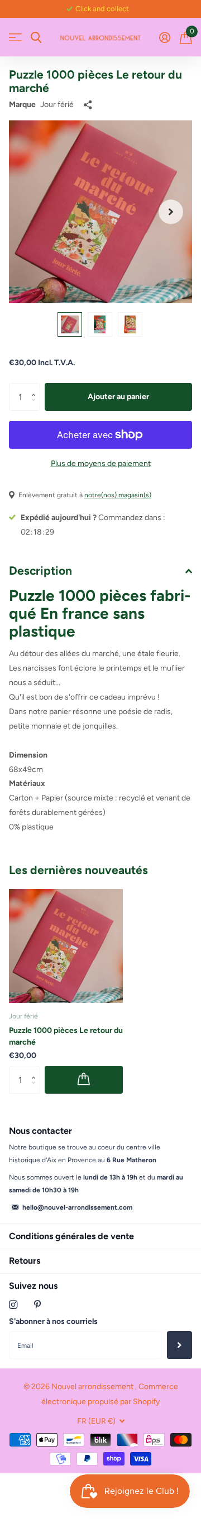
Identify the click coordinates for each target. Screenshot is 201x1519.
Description (40, 570)
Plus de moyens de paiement (101, 463)
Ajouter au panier (118, 396)
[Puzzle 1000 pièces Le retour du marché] (66, 946)
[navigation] (70, 324)
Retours (24, 1260)
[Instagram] (13, 1304)
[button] (171, 211)
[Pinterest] (37, 1304)
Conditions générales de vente (71, 1236)
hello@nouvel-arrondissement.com (77, 1207)
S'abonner (179, 1345)
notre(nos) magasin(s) (117, 495)
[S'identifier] (164, 37)
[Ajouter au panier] (84, 1080)
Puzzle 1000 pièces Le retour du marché (66, 1036)
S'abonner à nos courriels (53, 1321)
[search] (36, 37)
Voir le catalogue (15, 37)
